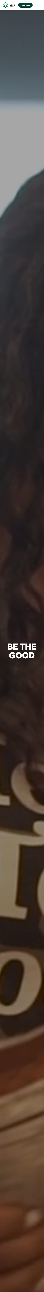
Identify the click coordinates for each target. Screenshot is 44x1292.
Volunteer (25, 5)
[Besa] (8, 5)
